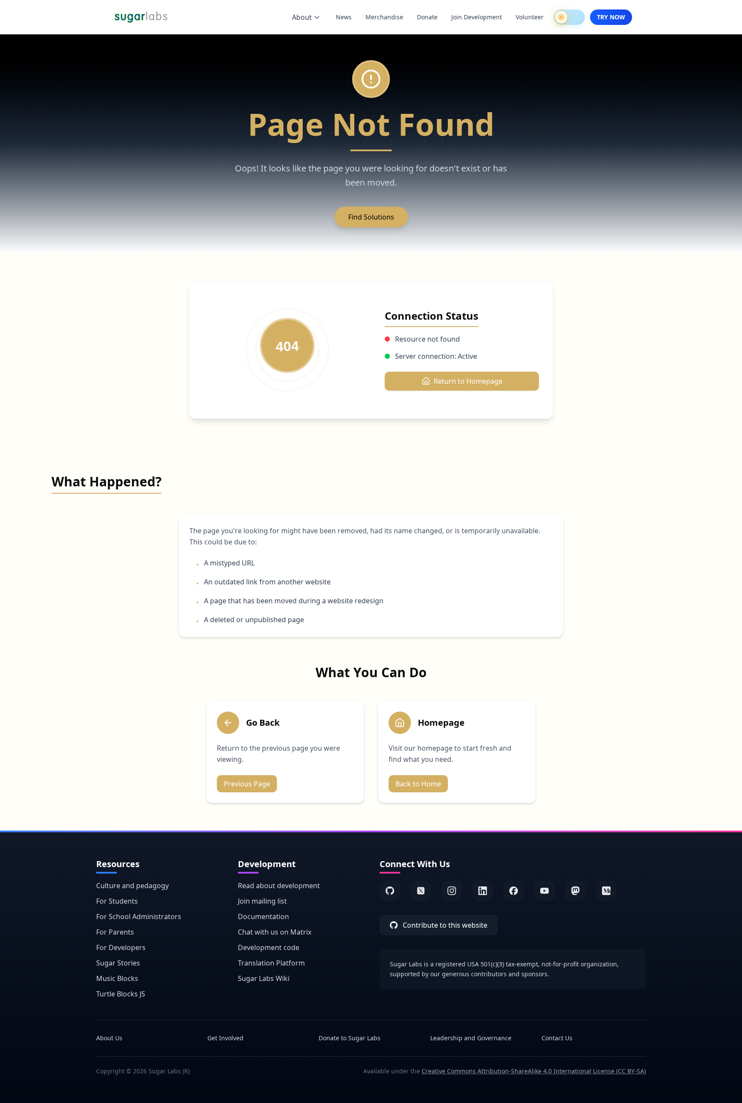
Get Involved (225, 1038)
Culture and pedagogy (132, 885)
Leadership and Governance (470, 1038)
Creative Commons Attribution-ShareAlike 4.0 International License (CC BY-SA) (534, 1071)
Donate (427, 17)
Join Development (476, 17)
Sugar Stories (118, 963)
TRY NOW (611, 17)
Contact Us (556, 1038)
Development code (268, 947)
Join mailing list (262, 901)
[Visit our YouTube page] (544, 890)
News (344, 17)
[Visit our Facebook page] (513, 890)
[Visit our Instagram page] (451, 890)
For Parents (115, 932)
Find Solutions (371, 217)
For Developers (121, 947)
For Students (117, 901)
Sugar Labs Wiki (263, 978)
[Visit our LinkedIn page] (482, 890)
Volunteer (530, 17)
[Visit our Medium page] (606, 890)
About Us (109, 1038)
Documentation (263, 916)
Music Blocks (117, 978)
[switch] (569, 17)
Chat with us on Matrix (274, 932)
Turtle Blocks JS (120, 994)
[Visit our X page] (421, 890)
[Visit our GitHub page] (390, 890)
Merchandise (384, 17)
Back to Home (418, 783)
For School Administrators (138, 916)
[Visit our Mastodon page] (575, 890)
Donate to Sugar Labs (349, 1038)
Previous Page (247, 783)
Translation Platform (271, 963)
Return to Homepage (468, 381)
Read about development (279, 885)
